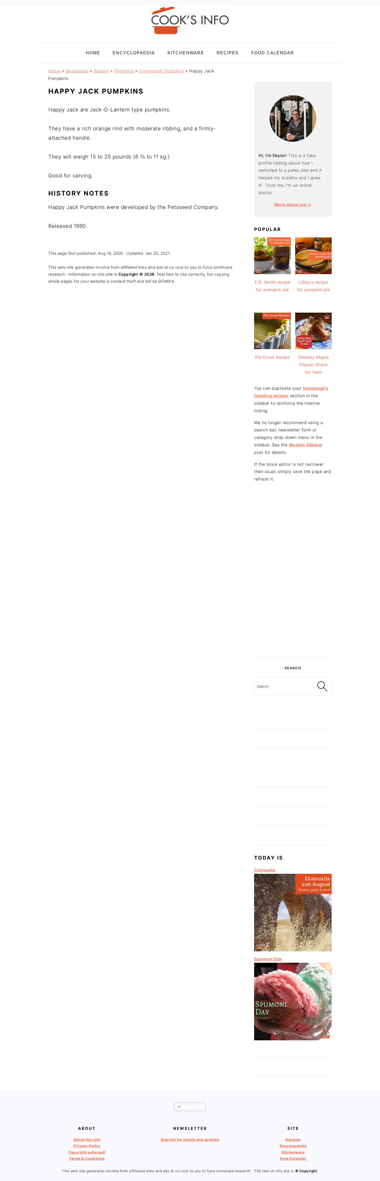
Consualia (264, 869)
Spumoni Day (268, 958)
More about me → (293, 204)
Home (54, 70)
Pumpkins (124, 70)
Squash (101, 70)
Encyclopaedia (293, 1146)
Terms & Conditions (87, 1158)
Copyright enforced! (86, 1152)
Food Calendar (293, 1158)
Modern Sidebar (305, 444)
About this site (86, 1140)
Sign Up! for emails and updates (190, 1140)
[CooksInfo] (190, 36)
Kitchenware (293, 1152)
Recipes (293, 1140)
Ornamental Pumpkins (161, 70)
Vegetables (77, 70)
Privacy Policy (87, 1146)
